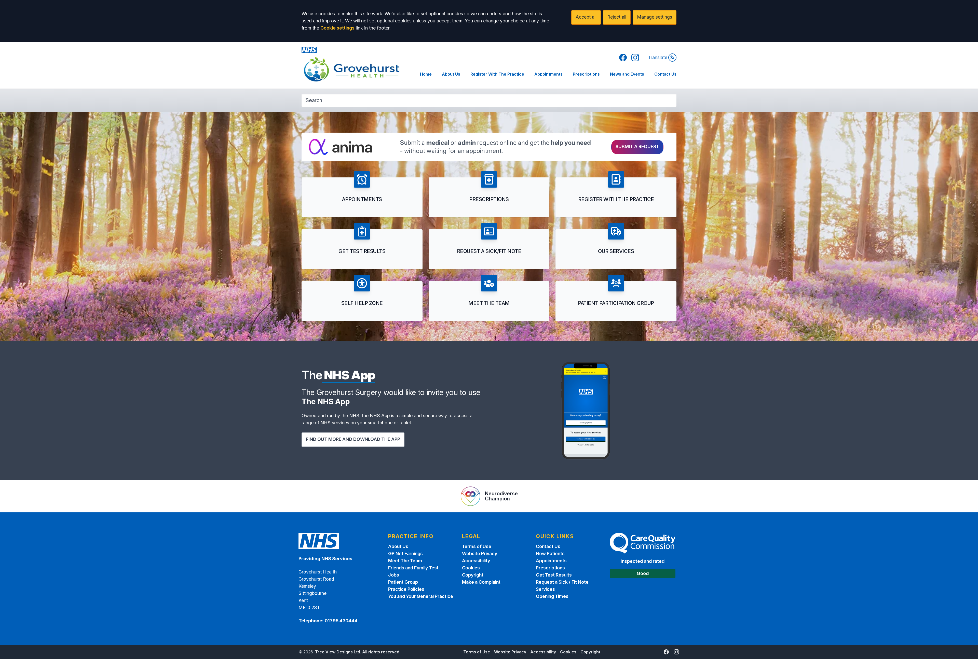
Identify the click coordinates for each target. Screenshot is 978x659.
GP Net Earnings (405, 553)
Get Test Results (554, 575)
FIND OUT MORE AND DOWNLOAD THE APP (353, 439)
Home (426, 74)
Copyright (472, 575)
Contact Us (665, 74)
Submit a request (637, 146)
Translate (657, 57)
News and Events (627, 74)
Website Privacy (479, 553)
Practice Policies (406, 589)
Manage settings (654, 17)
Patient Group (403, 582)
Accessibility (476, 560)
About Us (451, 74)
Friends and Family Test (413, 567)
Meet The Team (405, 560)
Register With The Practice (497, 74)
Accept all (586, 17)
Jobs (393, 575)
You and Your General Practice (420, 596)
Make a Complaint (481, 582)
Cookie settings (337, 28)
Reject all (616, 17)
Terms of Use (476, 546)
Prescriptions (586, 74)
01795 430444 (341, 620)
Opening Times (552, 596)
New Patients (550, 553)
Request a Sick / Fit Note (562, 582)
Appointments (548, 74)
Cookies (471, 567)
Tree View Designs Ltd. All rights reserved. (357, 651)
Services (545, 589)
